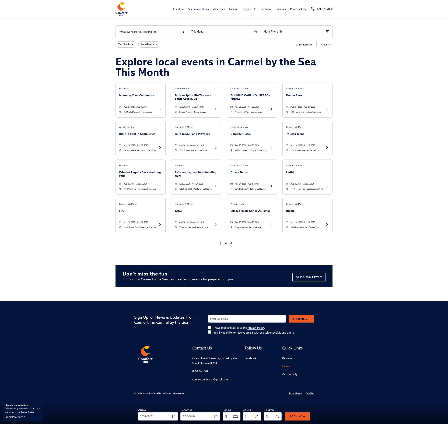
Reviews (287, 358)
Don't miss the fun (144, 273)
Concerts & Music (239, 88)
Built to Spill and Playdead (192, 134)
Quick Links (292, 348)
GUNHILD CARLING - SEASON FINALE (250, 97)
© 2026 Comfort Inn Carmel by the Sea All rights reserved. (160, 393)
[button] (309, 277)
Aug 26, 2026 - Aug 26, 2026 (191, 107)
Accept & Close (15, 417)
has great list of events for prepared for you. (178, 279)
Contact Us (202, 348)
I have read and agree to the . (239, 327)
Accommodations (198, 9)
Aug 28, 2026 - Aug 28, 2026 (136, 222)
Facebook (250, 358)
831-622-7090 (200, 371)
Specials (281, 9)
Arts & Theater (182, 88)
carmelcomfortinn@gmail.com (210, 379)
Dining (233, 9)
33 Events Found (304, 44)
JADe (178, 211)
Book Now (297, 416)
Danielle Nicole (240, 134)
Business (123, 88)
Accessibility (289, 374)
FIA (121, 211)
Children (269, 410)
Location (178, 9)
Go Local (266, 9)
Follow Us (253, 348)
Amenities (219, 9)
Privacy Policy (255, 327)
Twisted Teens (295, 134)
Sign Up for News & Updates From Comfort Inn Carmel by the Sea (164, 320)
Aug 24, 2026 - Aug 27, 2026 (136, 107)
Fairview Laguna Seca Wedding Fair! (140, 174)
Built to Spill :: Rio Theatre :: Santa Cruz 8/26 (193, 97)
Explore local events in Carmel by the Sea (215, 66)
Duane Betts (294, 95)
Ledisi (290, 172)
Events (286, 366)
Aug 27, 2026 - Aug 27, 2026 (135, 184)
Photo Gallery (298, 9)
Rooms (227, 410)
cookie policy (27, 412)
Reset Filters (326, 44)
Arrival (142, 410)
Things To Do (248, 9)
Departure (186, 410)
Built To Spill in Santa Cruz (137, 134)
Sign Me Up (301, 318)
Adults (247, 410)
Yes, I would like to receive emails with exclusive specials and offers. (254, 332)
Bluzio (290, 211)
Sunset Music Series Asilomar (250, 211)
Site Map (310, 393)
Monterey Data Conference (136, 95)
